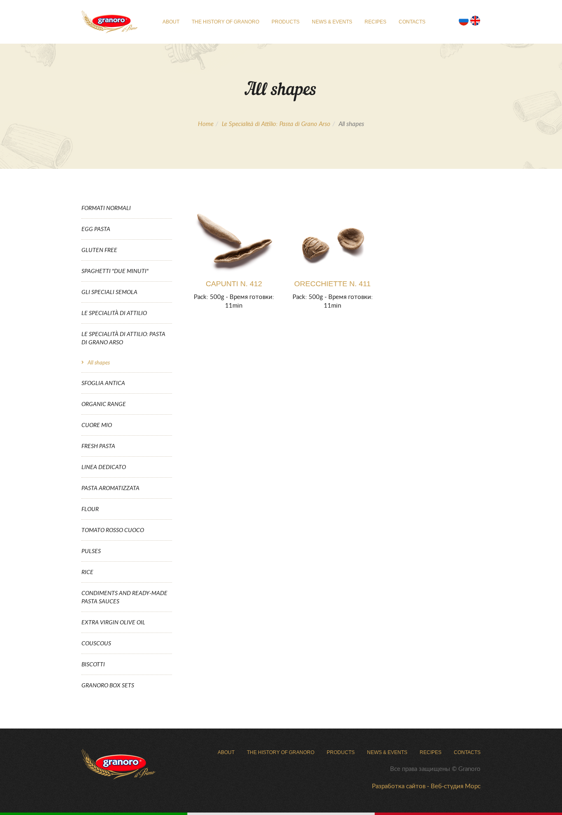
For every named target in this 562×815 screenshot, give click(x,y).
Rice (87, 572)
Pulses (91, 551)
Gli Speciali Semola (109, 292)
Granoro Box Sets (107, 685)
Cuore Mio (96, 425)
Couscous (96, 643)
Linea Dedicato (103, 467)
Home (206, 123)
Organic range (103, 404)
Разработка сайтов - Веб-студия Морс (426, 786)
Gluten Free (99, 250)
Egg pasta (95, 229)
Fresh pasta (98, 446)
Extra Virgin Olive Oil (113, 622)
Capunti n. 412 (234, 284)
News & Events (332, 22)
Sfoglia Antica (103, 383)
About (171, 22)
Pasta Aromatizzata (110, 488)
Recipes (375, 22)
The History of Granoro (225, 22)
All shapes (99, 362)
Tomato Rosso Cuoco (112, 530)
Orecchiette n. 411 (332, 284)
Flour (90, 509)
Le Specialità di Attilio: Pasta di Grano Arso (276, 123)
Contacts (412, 22)
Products (286, 22)
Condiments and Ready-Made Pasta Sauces (124, 597)
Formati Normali (106, 208)
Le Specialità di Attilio (114, 313)
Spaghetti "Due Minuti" (115, 271)
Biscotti (93, 664)
